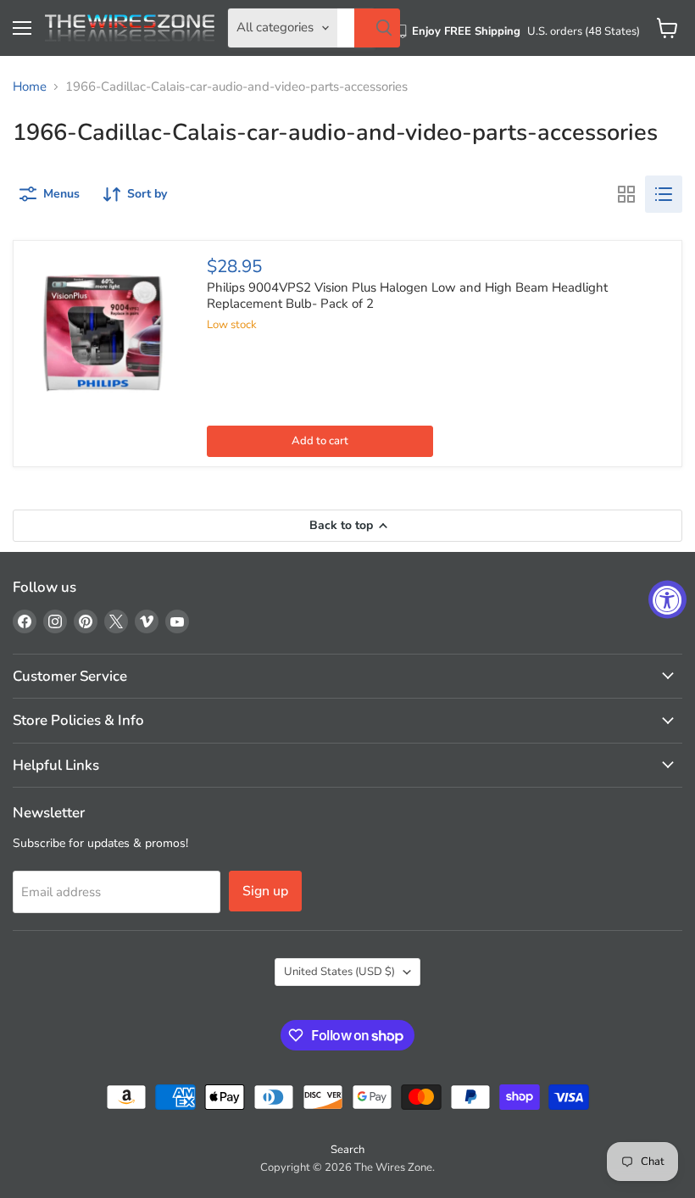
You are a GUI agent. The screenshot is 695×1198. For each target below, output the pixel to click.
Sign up (265, 891)
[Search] (377, 27)
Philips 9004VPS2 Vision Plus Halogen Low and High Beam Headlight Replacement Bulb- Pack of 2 (407, 296)
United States (339, 971)
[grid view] (626, 194)
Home (30, 87)
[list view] (663, 194)
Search (347, 1149)
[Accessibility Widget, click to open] (667, 599)
